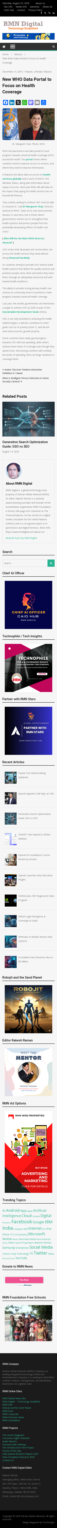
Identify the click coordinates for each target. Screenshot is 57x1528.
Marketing (23, 1234)
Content (36, 1216)
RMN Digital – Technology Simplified (21, 1401)
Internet (35, 1228)
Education (6, 1222)
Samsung (8, 1247)
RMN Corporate (10, 1414)
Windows (6, 1258)
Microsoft (36, 1233)
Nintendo (46, 1239)
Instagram (18, 1229)
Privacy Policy (35, 10)
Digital (46, 1215)
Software (6, 1253)
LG (16, 1234)
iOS (44, 1228)
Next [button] (54, 429)
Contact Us (8, 1460)
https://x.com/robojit (49, 13)
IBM (49, 1222)
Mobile (7, 1239)
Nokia (4, 1243)
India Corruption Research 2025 (18, 1457)
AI (3, 1210)
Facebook (21, 1221)
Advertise (34, 6)
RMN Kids (7, 1404)
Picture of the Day (11, 1450)
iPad (48, 1229)
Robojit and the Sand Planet (16, 1407)
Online (11, 1242)
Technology (23, 1253)
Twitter (40, 1253)
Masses (48, 71)
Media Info (21, 6)
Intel (26, 1228)
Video (51, 1253)
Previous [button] (25, 429)
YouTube (21, 1258)
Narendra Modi (27, 1239)
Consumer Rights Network (15, 1438)
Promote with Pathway (14, 1444)
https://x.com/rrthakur (45, 13)
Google (38, 1221)
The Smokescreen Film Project (18, 1447)
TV (31, 1253)
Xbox (12, 1258)
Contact (21, 10)
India (7, 1228)
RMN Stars (7, 1411)
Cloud (27, 1215)
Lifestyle (38, 71)
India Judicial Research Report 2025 (20, 1453)
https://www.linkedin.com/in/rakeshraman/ (54, 13)
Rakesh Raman (42, 1242)
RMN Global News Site (14, 1398)
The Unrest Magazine (13, 1435)
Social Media (41, 1247)
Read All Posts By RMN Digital (21, 537)
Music (15, 1239)
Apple (30, 1211)
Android (13, 1210)
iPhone (6, 1234)
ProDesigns (49, 1522)
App (23, 1210)
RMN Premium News (13, 1417)
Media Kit (47, 6)
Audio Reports (9, 1441)
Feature (29, 71)
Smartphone (22, 1247)
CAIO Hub (9, 10)
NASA (39, 1239)
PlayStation (28, 1242)
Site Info (8, 6)
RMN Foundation (11, 1420)
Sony (13, 1253)
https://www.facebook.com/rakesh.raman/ (41, 13)
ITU (12, 1234)
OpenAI (18, 1242)
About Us (40, 3)
